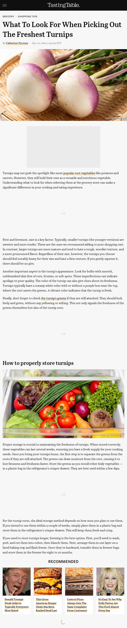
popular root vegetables (79, 173)
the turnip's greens (53, 298)
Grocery (8, 16)
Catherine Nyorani (17, 43)
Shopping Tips (27, 16)
